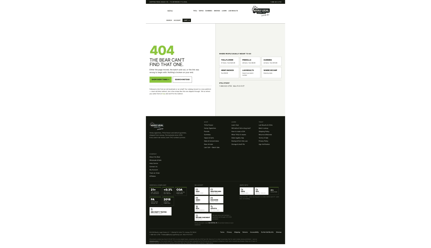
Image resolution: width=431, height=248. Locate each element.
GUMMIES (208, 11)
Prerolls (206, 131)
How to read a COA (238, 131)
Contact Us (153, 166)
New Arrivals (208, 144)
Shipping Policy (264, 131)
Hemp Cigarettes (210, 128)
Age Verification (264, 144)
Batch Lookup (263, 128)
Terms (222, 232)
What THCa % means (238, 134)
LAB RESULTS (233, 11)
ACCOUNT (177, 20)
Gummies (207, 134)
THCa (195, 11)
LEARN (224, 11)
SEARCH (169, 20)
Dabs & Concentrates (211, 141)
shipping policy (154, 241)
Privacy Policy (263, 141)
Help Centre (154, 163)
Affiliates (153, 176)
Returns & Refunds (265, 134)
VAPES (201, 11)
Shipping (237, 232)
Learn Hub (235, 125)
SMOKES (217, 11)
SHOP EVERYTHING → (160, 80)
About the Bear (155, 157)
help (163, 94)
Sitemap (278, 232)
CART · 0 (187, 20)
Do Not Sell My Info (267, 232)
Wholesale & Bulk (155, 160)
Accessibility (254, 232)
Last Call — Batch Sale (212, 147)
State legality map (237, 138)
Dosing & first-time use (239, 141)
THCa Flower (208, 125)
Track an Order (155, 173)
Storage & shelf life (238, 144)
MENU (170, 11)
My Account (154, 170)
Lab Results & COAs (266, 125)
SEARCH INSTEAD (182, 80)
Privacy (229, 232)
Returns (245, 232)
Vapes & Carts (209, 138)
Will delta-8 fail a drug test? (241, 128)
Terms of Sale (263, 138)
